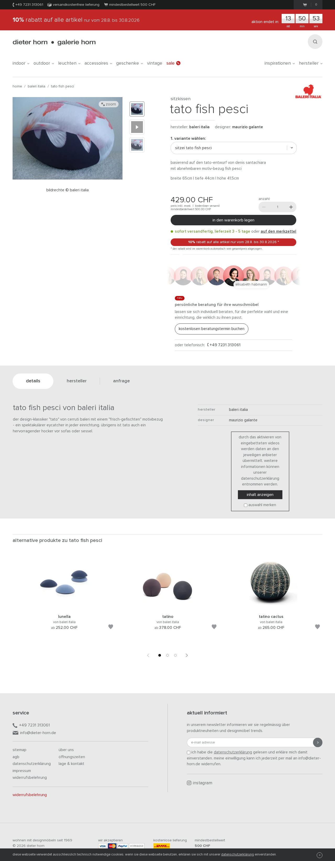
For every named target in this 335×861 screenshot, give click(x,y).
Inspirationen (278, 63)
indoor (19, 63)
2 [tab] (167, 655)
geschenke (127, 63)
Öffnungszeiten (72, 757)
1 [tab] (159, 655)
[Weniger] (264, 207)
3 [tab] (175, 655)
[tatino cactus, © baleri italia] (271, 607)
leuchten (67, 63)
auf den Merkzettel (278, 231)
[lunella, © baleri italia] (64, 607)
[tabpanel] (64, 599)
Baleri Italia (36, 86)
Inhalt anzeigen (260, 495)
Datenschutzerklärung (32, 764)
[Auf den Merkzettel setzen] (111, 628)
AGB (16, 757)
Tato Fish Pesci (62, 86)
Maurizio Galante (247, 127)
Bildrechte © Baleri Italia (67, 190)
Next (186, 655)
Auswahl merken (262, 505)
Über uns (66, 750)
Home (17, 86)
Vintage (154, 63)
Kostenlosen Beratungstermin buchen (211, 329)
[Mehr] (291, 207)
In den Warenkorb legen (233, 220)
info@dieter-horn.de (38, 733)
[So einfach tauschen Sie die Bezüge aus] (137, 127)
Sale (170, 63)
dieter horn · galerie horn (54, 43)
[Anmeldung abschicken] (317, 742)
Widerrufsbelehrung (30, 778)
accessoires (96, 63)
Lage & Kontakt (71, 764)
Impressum (22, 771)
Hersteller (309, 63)
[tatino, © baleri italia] (168, 607)
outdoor (42, 63)
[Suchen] (315, 41)
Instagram (202, 783)
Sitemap (19, 750)
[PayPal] (123, 846)
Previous (148, 655)
